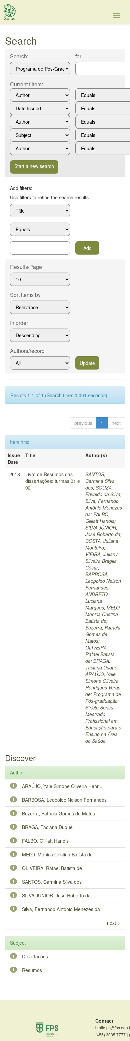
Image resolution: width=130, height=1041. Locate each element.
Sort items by (25, 295)
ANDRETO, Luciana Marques (97, 601)
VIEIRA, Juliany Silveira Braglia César (101, 561)
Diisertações (35, 956)
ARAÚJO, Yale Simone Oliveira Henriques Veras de (102, 684)
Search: (19, 56)
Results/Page (26, 267)
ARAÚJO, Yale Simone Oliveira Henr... (62, 786)
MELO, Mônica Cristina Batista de (103, 614)
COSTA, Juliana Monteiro (101, 544)
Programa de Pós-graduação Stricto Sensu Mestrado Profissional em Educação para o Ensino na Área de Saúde (103, 717)
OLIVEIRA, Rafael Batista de (100, 654)
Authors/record (27, 351)
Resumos (32, 970)
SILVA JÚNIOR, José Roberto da (102, 530)
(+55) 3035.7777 (111, 1035)
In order (19, 323)
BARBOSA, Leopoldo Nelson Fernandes (103, 581)
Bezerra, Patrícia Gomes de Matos (102, 634)
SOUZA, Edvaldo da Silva (102, 491)
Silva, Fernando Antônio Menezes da (103, 508)
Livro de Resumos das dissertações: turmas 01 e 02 (52, 481)
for (78, 56)
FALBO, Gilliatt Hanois (99, 517)
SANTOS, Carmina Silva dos (100, 481)
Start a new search (34, 166)
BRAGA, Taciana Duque (101, 664)
